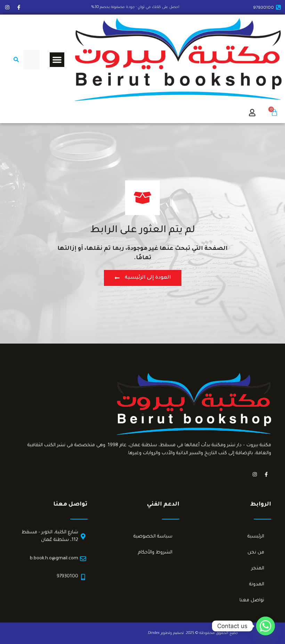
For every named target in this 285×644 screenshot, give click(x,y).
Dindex (154, 633)
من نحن (255, 552)
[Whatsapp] (265, 626)
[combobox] (31, 59)
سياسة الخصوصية (152, 536)
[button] (57, 59)
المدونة (256, 584)
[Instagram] (7, 7)
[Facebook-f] (19, 7)
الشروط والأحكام (155, 552)
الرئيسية (255, 536)
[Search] (15, 59)
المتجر (257, 568)
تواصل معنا (251, 600)
